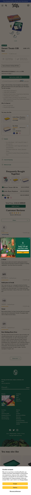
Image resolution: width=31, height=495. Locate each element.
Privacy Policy (24, 480)
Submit (23, 252)
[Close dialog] (29, 238)
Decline (15, 487)
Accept (15, 483)
